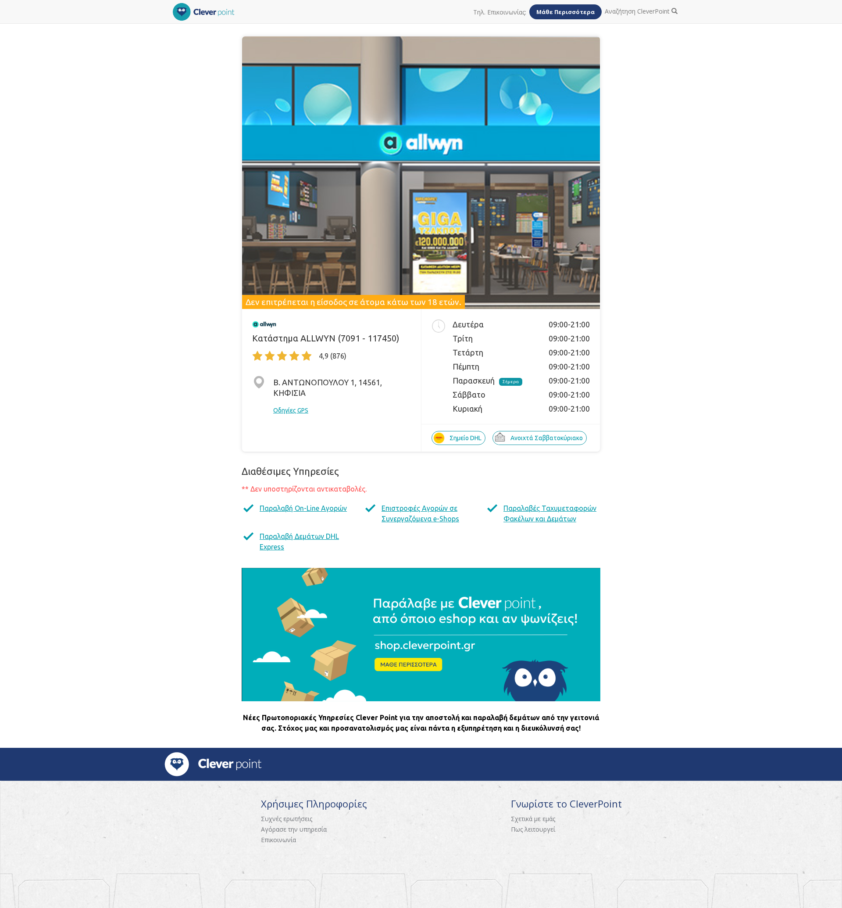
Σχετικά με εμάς (533, 819)
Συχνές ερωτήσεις (286, 819)
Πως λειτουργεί (533, 829)
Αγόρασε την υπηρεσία (294, 829)
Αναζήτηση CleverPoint (638, 11)
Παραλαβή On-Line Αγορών (303, 508)
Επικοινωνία (278, 840)
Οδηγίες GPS (290, 410)
